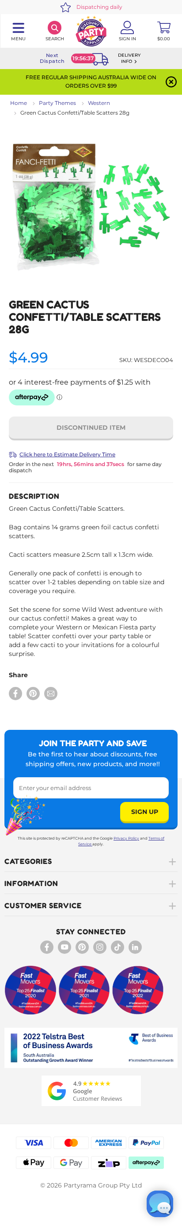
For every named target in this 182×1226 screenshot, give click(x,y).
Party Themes (57, 103)
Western (99, 103)
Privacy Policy (126, 838)
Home (18, 103)
